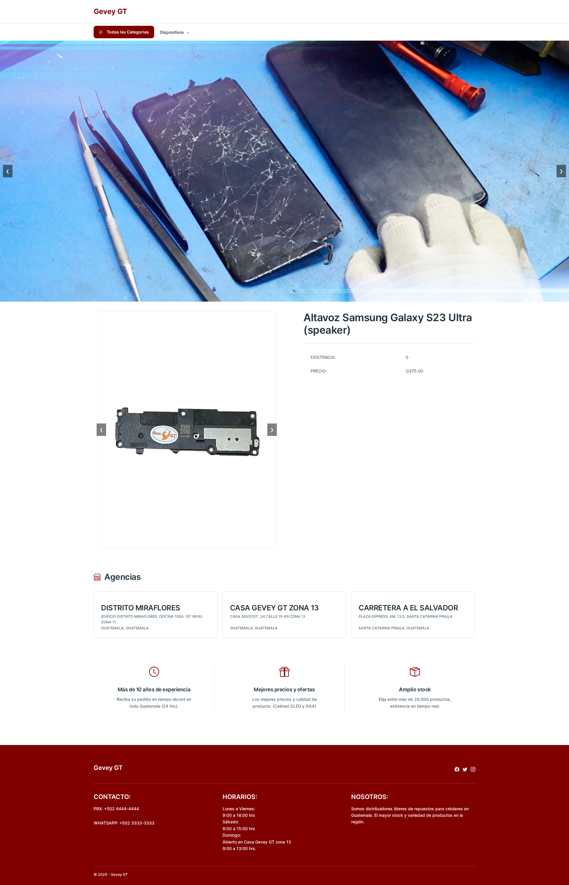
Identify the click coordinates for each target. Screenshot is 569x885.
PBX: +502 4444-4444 (116, 808)
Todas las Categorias (127, 31)
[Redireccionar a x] (465, 769)
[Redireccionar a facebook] (457, 769)
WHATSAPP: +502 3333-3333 (124, 822)
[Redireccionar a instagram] (473, 769)
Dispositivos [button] (172, 32)
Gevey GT (110, 11)
